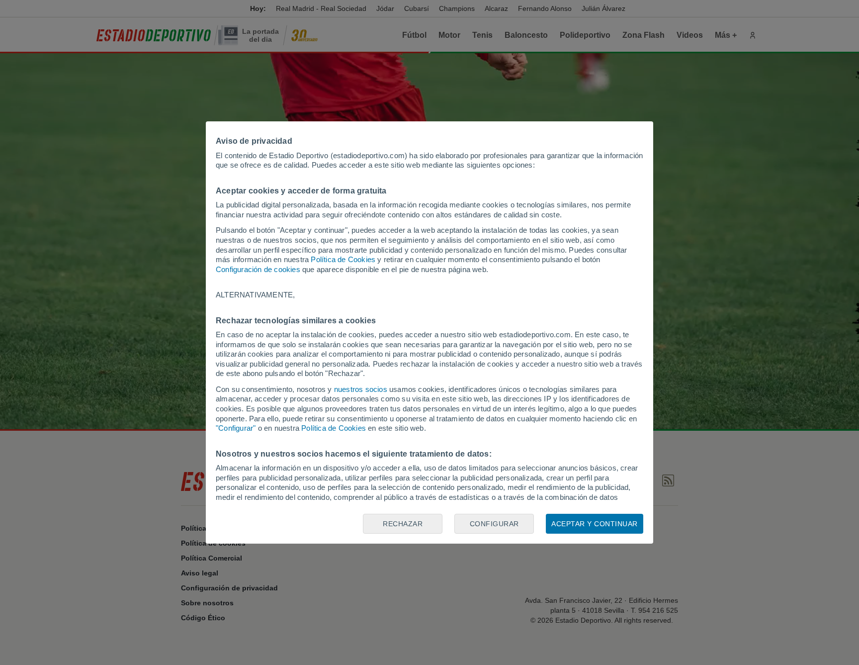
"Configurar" (236, 428)
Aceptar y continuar (594, 524)
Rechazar (403, 524)
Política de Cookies (343, 259)
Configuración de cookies (258, 269)
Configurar (494, 524)
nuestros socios (360, 389)
